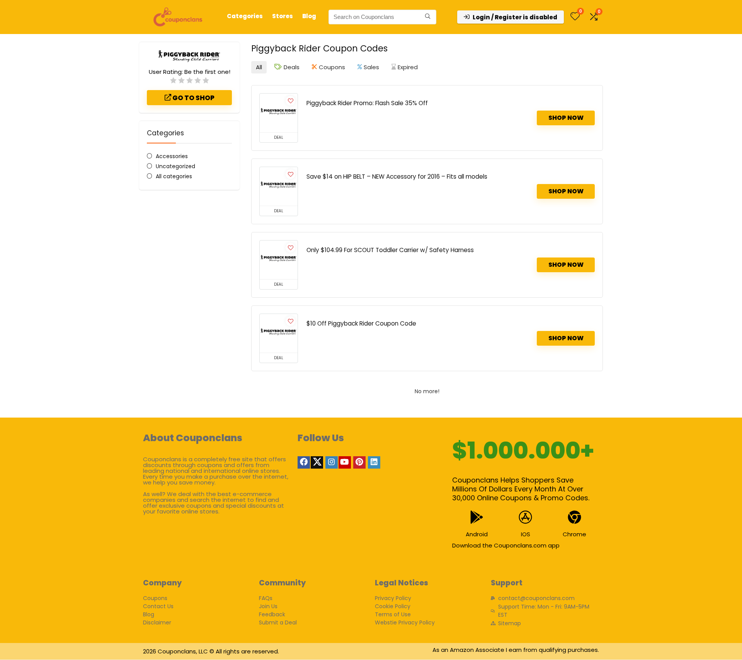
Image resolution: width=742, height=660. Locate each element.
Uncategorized (175, 166)
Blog (309, 16)
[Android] (476, 517)
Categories (245, 16)
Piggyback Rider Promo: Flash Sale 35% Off (367, 103)
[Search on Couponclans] (427, 17)
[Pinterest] (359, 462)
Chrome (574, 534)
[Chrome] (574, 517)
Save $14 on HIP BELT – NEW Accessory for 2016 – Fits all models (396, 176)
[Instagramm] (331, 462)
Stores (282, 16)
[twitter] (317, 462)
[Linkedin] (374, 462)
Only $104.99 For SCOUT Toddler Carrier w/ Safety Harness (390, 250)
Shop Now (566, 117)
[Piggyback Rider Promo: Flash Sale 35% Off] (279, 113)
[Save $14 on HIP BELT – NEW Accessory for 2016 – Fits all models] (279, 186)
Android (477, 534)
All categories (174, 176)
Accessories (172, 156)
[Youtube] (345, 462)
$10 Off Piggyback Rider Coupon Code (361, 323)
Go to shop (192, 97)
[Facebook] (304, 462)
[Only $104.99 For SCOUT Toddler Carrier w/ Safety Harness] (279, 259)
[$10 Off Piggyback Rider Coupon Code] (279, 333)
